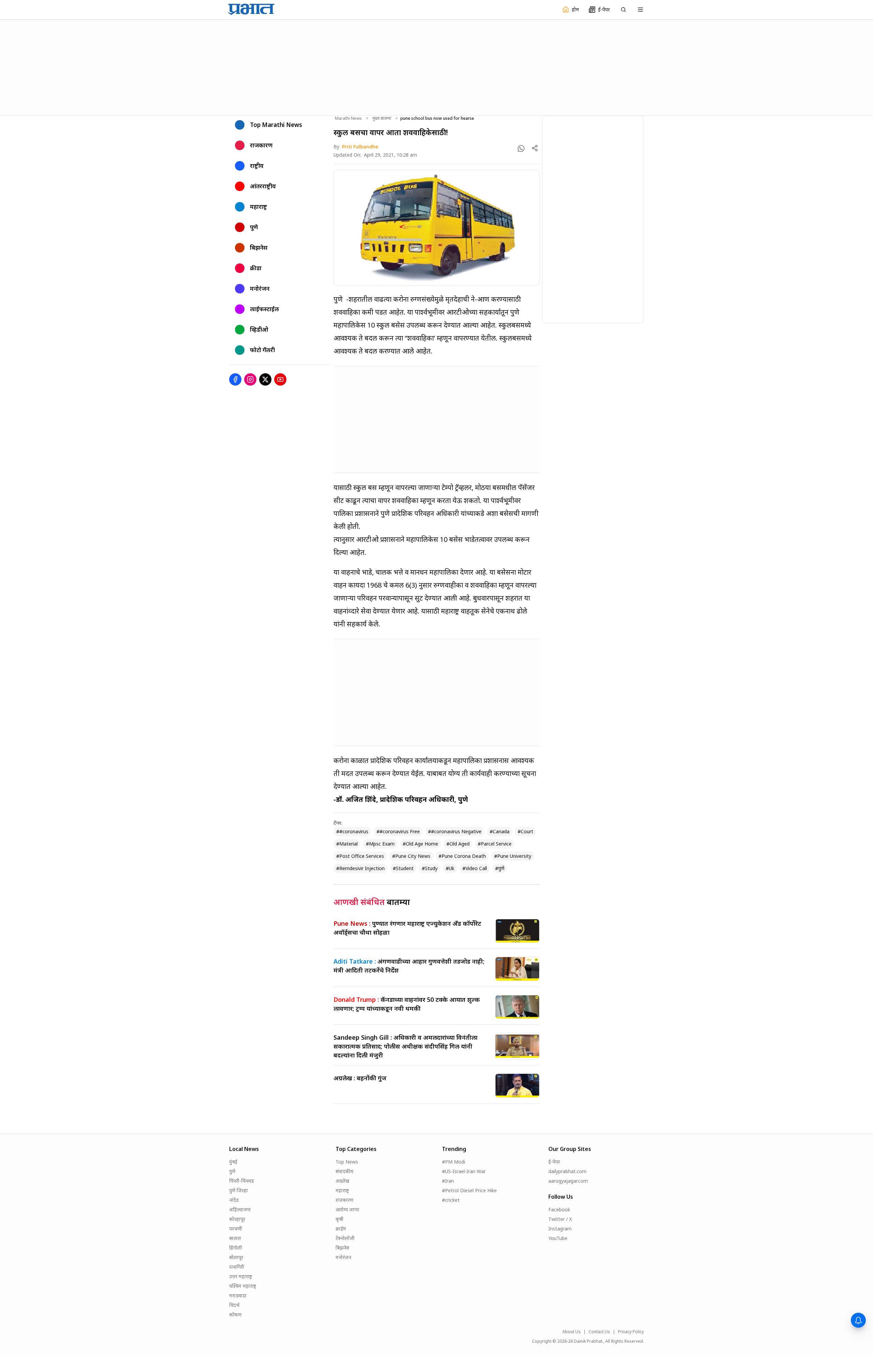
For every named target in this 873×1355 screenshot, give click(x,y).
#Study (430, 868)
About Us (571, 1332)
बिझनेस (342, 1247)
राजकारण (344, 1200)
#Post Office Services (360, 856)
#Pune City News (411, 856)
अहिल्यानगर (240, 1209)
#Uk (450, 868)
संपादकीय (344, 1171)
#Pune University (512, 856)
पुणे (232, 1171)
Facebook (559, 1209)
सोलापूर (236, 1257)
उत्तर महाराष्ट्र (240, 1276)
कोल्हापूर (237, 1219)
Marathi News (348, 118)
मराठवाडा (238, 1295)
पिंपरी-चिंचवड (241, 1181)
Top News (347, 1161)
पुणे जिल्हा (238, 1190)
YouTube (557, 1238)
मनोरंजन (343, 1257)
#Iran (448, 1181)
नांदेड (234, 1200)
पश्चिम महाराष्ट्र (242, 1286)
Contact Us (599, 1332)
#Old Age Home (420, 843)
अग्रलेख (342, 1181)
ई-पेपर (554, 1161)
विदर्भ (234, 1305)
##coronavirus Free (398, 831)
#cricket (451, 1200)
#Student (403, 868)
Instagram (560, 1228)
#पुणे (499, 868)
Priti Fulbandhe (360, 146)
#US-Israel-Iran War (464, 1171)
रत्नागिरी (236, 1267)
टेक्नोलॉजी (345, 1238)
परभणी (235, 1228)
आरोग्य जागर (347, 1209)
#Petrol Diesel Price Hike (469, 1190)
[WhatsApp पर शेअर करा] (521, 148)
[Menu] (640, 9)
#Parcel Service (495, 843)
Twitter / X (560, 1219)
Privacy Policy (631, 1332)
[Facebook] (235, 379)
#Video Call (474, 868)
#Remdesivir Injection (360, 868)
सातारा (235, 1238)
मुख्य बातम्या (381, 118)
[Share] (534, 148)
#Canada (499, 831)
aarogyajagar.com (568, 1181)
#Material (347, 843)
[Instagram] (250, 379)
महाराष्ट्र (342, 1190)
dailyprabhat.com (567, 1171)
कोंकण (235, 1314)
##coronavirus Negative (455, 831)
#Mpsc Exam (380, 843)
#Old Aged (458, 843)
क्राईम (341, 1228)
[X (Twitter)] (265, 379)
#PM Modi (453, 1161)
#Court (525, 831)
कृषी (339, 1219)
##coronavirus (352, 831)
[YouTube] (280, 379)
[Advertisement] (436, 66)
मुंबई (233, 1161)
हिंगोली (235, 1247)
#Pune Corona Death (462, 856)
